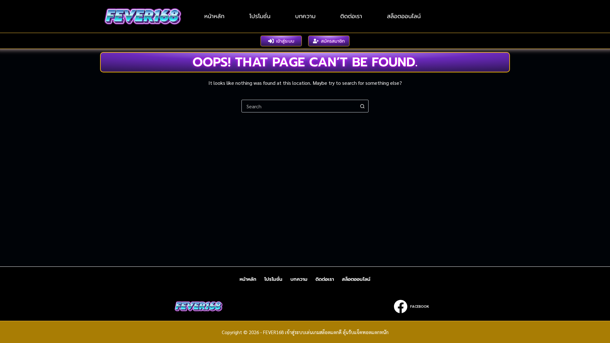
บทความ (305, 16)
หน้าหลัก (214, 16)
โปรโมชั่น (259, 16)
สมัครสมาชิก (333, 40)
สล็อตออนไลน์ (404, 16)
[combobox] (299, 106)
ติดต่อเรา (351, 16)
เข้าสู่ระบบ (285, 40)
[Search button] (362, 106)
